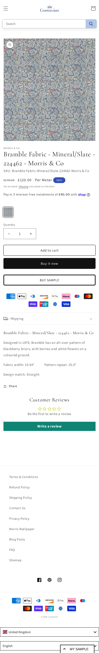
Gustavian (53, 616)
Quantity (9, 225)
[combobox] (49, 632)
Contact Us (17, 508)
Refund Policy (19, 487)
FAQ (12, 550)
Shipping (23, 186)
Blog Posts (17, 539)
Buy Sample (49, 280)
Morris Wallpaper (22, 529)
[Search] (91, 24)
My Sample (79, 649)
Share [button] (13, 386)
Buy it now (49, 263)
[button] (6, 8)
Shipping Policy (20, 498)
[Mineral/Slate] (8, 212)
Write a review (49, 426)
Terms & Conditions (23, 477)
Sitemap (15, 560)
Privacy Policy (19, 518)
